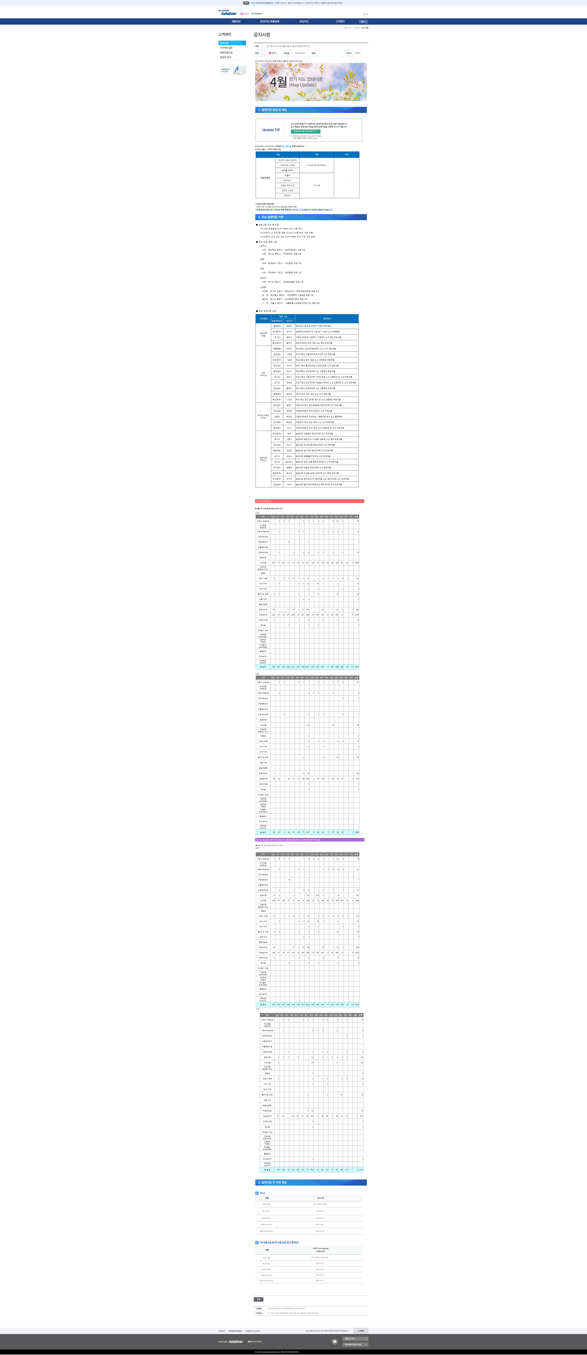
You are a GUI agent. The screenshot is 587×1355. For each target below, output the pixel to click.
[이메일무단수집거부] (252, 1330)
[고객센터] (341, 21)
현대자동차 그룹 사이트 (355, 1344)
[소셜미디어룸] (271, 21)
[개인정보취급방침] (235, 1330)
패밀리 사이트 (355, 1339)
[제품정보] (236, 21)
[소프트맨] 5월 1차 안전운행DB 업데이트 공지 (286, 1308)
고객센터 (356, 28)
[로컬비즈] (306, 21)
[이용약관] (222, 1330)
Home (349, 28)
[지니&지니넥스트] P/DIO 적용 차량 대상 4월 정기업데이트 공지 (293, 1313)
